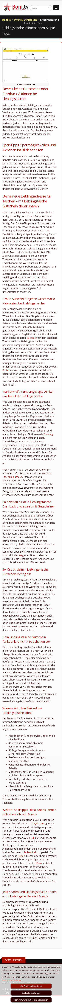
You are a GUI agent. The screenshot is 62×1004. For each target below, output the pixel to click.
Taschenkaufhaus (12, 476)
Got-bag (48, 434)
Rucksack (31, 337)
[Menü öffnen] (56, 7)
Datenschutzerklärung (11, 980)
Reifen (21, 856)
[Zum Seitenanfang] (56, 1000)
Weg (21, 555)
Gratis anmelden (13, 960)
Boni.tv (6, 19)
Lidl (32, 838)
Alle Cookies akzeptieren (31, 986)
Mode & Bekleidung (25, 19)
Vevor (39, 863)
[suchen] (49, 7)
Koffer (5, 370)
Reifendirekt (30, 852)
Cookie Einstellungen (31, 993)
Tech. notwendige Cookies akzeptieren (31, 999)
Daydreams (38, 823)
